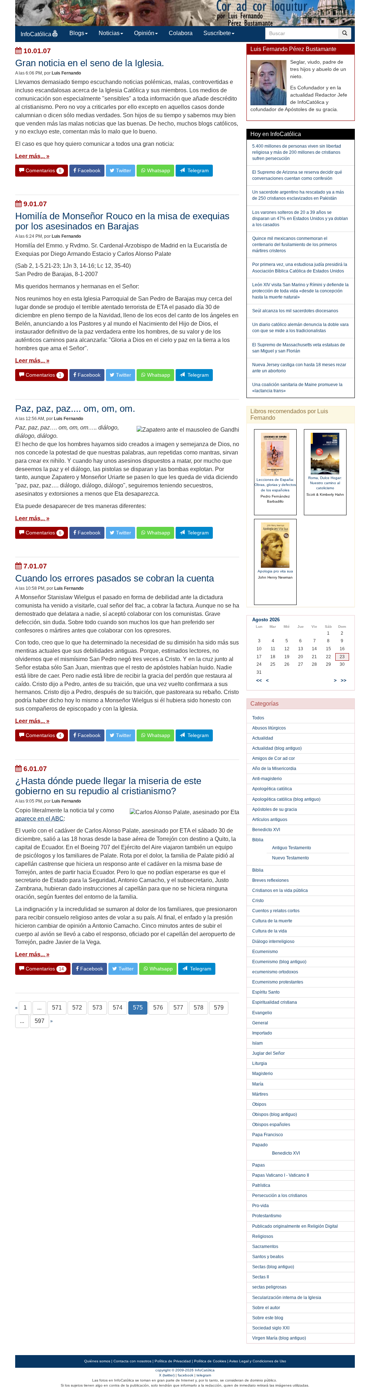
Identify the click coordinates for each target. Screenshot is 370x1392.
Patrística (261, 1185)
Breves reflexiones (270, 880)
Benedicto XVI (266, 829)
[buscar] (344, 33)
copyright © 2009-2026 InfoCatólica (185, 1370)
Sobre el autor (266, 1307)
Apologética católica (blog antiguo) (286, 799)
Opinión (144, 33)
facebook (185, 1375)
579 (219, 1007)
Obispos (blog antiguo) (274, 1114)
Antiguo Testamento (291, 847)
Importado (262, 1033)
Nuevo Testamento (290, 857)
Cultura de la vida (269, 931)
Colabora (181, 33)
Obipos (259, 1104)
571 (57, 1007)
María (257, 1084)
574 (117, 1007)
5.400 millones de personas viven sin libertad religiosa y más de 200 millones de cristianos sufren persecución (296, 152)
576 (158, 1007)
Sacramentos (265, 1246)
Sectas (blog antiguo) (273, 1266)
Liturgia (259, 1063)
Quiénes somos (97, 1361)
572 (77, 1007)
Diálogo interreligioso (273, 941)
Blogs (76, 33)
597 (39, 1021)
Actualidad (262, 738)
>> (344, 681)
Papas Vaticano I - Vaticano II (280, 1175)
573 (97, 1007)
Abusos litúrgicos (269, 728)
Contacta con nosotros (132, 1361)
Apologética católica (272, 788)
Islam (257, 1043)
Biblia (257, 839)
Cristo (258, 900)
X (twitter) (167, 1375)
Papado (260, 1144)
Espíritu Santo (266, 992)
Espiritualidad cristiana (274, 1002)
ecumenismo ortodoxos (275, 971)
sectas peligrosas (269, 1287)
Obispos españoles (271, 1124)
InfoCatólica (36, 34)
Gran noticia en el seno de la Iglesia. (89, 63)
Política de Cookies (210, 1361)
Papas (258, 1165)
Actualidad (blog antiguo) (277, 748)
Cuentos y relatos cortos (276, 910)
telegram (204, 1375)
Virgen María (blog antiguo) (279, 1338)
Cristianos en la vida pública (280, 890)
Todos (258, 717)
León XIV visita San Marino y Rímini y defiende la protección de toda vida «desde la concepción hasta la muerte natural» (300, 291)
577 (178, 1007)
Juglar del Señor (268, 1053)
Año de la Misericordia (274, 768)
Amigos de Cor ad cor (273, 758)
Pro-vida (260, 1205)
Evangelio (262, 1012)
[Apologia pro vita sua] (275, 545)
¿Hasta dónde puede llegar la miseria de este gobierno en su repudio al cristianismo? (108, 786)
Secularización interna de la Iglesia (286, 1297)
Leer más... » (32, 156)
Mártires (260, 1094)
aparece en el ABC (39, 819)
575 (138, 1007)
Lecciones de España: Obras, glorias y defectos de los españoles (275, 485)
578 (198, 1007)
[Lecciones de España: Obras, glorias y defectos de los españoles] (275, 454)
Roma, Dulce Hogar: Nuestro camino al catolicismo (325, 483)
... (39, 1007)
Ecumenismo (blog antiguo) (279, 961)
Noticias (109, 33)
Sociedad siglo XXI (270, 1327)
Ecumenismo (265, 951)
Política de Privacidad (173, 1361)
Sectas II (260, 1276)
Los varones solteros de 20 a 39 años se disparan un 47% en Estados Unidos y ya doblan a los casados (300, 218)
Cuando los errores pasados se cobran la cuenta (114, 578)
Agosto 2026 (266, 619)
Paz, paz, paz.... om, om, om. (75, 408)
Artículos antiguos (269, 819)
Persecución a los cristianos (279, 1195)
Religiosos (262, 1236)
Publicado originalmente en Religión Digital (295, 1226)
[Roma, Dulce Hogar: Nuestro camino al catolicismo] (325, 453)
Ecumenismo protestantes (277, 982)
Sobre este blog (267, 1317)
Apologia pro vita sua (275, 571)
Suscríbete (217, 33)
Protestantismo (266, 1215)
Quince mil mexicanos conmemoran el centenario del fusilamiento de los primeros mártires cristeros (294, 244)
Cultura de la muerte (272, 920)
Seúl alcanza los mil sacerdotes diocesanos (295, 310)
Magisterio (262, 1073)
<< (259, 681)
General (260, 1022)
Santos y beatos (268, 1256)
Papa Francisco (267, 1134)
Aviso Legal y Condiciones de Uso (257, 1361)
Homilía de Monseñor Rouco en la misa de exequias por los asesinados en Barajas (122, 221)
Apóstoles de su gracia (274, 809)
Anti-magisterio (267, 778)
